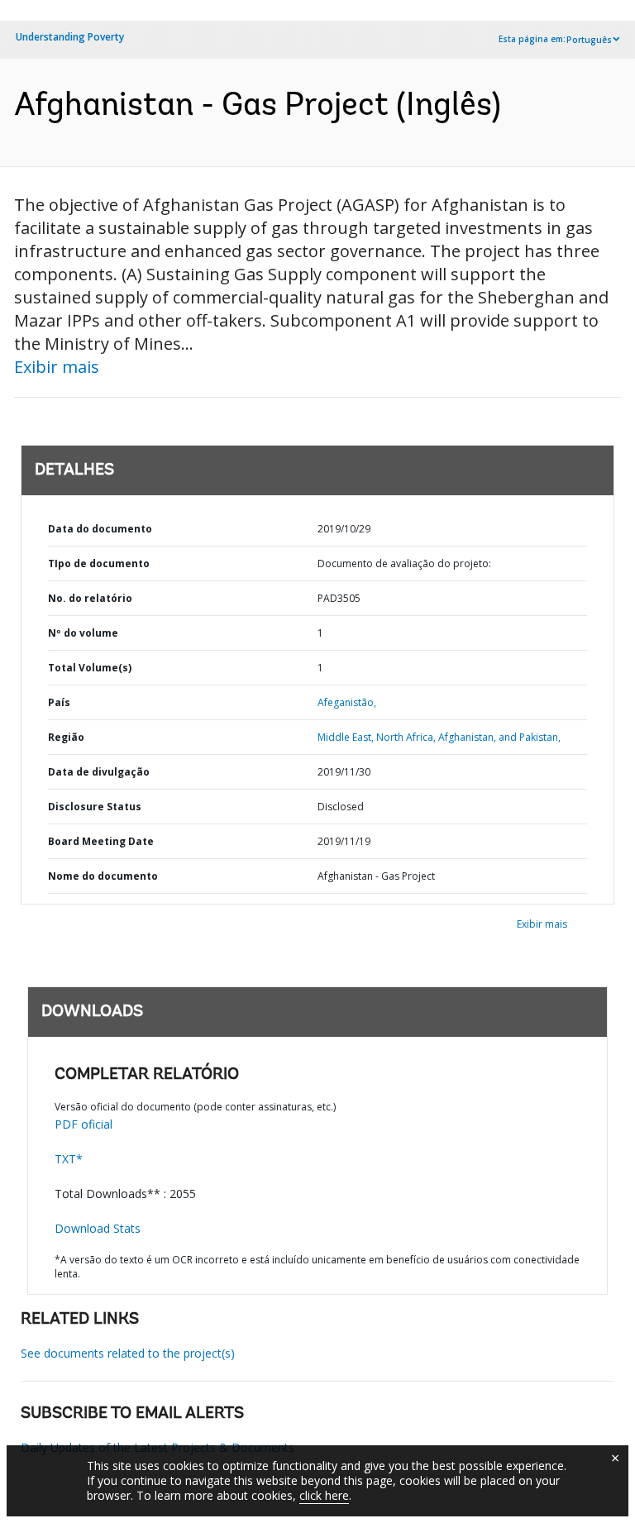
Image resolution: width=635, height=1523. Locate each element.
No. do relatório (90, 598)
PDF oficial (83, 1124)
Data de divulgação (99, 772)
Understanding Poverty (70, 37)
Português (589, 39)
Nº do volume (83, 633)
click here (324, 1495)
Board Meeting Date (101, 841)
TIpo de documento (99, 563)
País (59, 702)
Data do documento (100, 529)
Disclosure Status (94, 807)
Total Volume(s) (89, 668)
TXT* (69, 1159)
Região (66, 737)
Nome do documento (103, 876)
